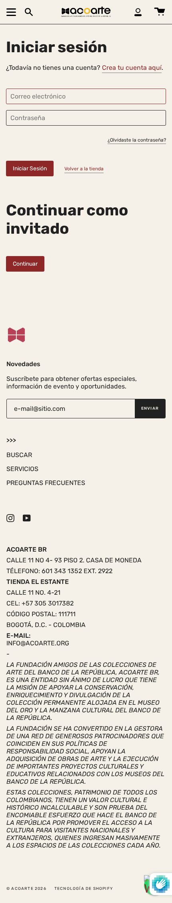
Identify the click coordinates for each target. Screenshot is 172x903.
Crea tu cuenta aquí (132, 67)
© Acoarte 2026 (26, 888)
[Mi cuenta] (138, 12)
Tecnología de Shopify (83, 888)
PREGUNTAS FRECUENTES (45, 483)
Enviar (150, 408)
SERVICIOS (22, 469)
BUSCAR (19, 455)
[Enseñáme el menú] (12, 12)
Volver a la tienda (84, 169)
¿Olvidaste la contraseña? (137, 140)
